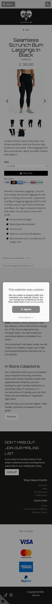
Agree (27, 309)
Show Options (25, 317)
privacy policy (37, 302)
